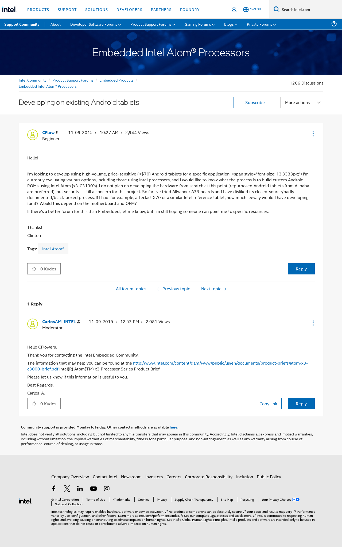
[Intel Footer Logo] (25, 500)
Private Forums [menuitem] (259, 24)
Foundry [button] (190, 9)
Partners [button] (161, 9)
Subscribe (255, 102)
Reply (301, 269)
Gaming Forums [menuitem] (198, 24)
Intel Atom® (53, 249)
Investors (154, 476)
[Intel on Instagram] (106, 489)
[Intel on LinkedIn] (80, 489)
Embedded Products (116, 80)
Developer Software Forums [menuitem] (93, 24)
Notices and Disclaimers (234, 515)
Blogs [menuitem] (229, 24)
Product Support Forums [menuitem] (151, 24)
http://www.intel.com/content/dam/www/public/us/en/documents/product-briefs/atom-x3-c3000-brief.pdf (167, 366)
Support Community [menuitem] (21, 24)
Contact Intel (105, 476)
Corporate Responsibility (208, 476)
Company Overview (70, 476)
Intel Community (32, 80)
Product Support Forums (73, 80)
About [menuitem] (55, 24)
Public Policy (269, 476)
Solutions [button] (96, 9)
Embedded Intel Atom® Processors (48, 86)
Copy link (268, 403)
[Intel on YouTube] (93, 489)
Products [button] (38, 9)
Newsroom (131, 476)
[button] (312, 133)
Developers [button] (129, 9)
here (173, 427)
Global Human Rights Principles (204, 519)
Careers (173, 476)
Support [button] (67, 9)
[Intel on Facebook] (53, 489)
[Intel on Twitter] (67, 489)
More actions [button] (297, 102)
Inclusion (244, 476)
